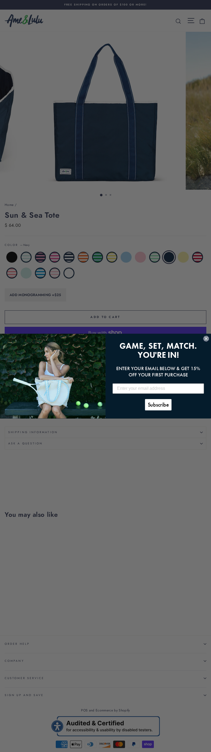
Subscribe (158, 404)
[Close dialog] (206, 338)
